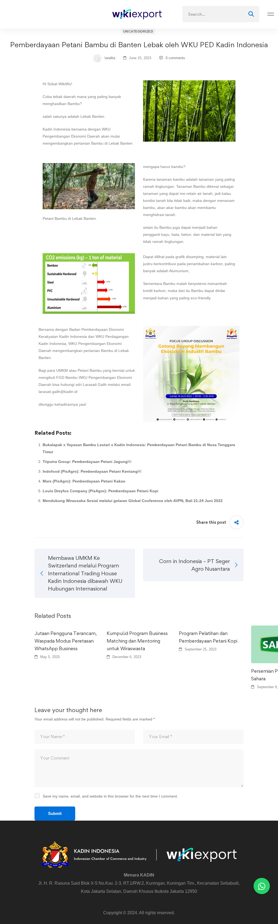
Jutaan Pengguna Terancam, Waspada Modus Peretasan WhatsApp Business (65, 640)
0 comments (175, 58)
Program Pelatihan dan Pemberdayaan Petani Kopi (208, 637)
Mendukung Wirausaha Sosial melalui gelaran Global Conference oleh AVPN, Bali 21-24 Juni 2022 (133, 500)
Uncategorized (138, 31)
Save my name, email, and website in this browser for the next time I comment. (110, 796)
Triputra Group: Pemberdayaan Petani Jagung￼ (87, 461)
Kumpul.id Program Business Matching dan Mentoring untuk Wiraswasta (137, 640)
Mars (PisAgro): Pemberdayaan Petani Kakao (84, 481)
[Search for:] (220, 14)
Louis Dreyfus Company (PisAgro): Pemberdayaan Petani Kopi (100, 491)
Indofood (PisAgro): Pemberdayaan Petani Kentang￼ (92, 471)
